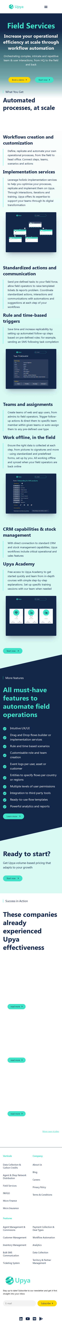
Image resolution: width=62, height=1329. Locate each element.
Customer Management (14, 1237)
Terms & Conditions (42, 1194)
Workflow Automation (44, 1237)
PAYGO (6, 1193)
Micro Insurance (11, 1208)
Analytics (37, 1244)
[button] (45, 6)
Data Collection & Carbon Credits (12, 1166)
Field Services (10, 1185)
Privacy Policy (39, 1187)
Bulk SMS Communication (11, 1254)
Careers (36, 1179)
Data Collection (40, 1252)
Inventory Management (14, 1244)
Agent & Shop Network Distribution (14, 1177)
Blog (35, 1172)
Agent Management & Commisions (14, 1228)
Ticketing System (11, 1262)
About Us (37, 1164)
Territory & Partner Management (42, 1261)
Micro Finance (10, 1200)
